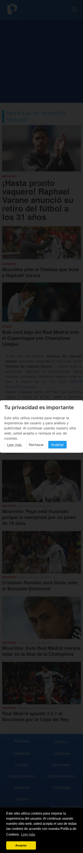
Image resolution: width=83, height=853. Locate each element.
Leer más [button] (28, 834)
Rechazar (36, 445)
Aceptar (57, 445)
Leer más (14, 445)
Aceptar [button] (21, 845)
